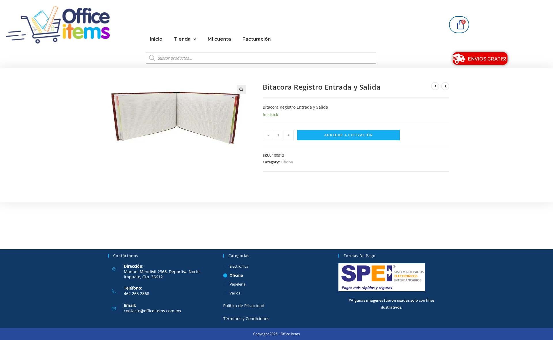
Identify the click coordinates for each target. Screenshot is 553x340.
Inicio (156, 39)
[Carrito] (459, 24)
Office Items (290, 333)
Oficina (287, 162)
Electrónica (239, 266)
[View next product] (445, 86)
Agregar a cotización (348, 135)
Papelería (237, 284)
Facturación (257, 39)
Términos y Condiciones (246, 318)
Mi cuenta (219, 39)
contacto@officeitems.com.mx (152, 310)
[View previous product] (435, 86)
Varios (235, 293)
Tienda (182, 39)
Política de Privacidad (243, 305)
